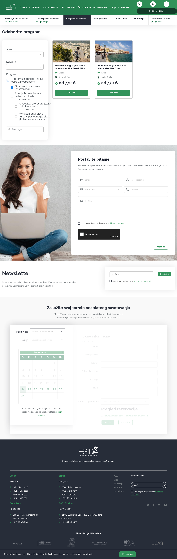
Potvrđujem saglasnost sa (105, 223)
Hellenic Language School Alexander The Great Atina (70, 67)
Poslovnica (22, 331)
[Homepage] (10, 10)
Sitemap (118, 483)
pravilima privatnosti (83, 554)
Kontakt (125, 7)
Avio (116, 476)
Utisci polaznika (68, 7)
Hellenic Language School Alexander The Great (112, 67)
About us (36, 7)
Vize (116, 480)
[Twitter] (147, 505)
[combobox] (22, 54)
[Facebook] (153, 505)
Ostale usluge (100, 7)
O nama (23, 7)
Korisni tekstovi (50, 7)
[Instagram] (159, 505)
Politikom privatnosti (116, 223)
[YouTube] (165, 505)
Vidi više (71, 92)
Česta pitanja (84, 7)
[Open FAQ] (170, 4)
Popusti (115, 7)
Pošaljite (161, 247)
